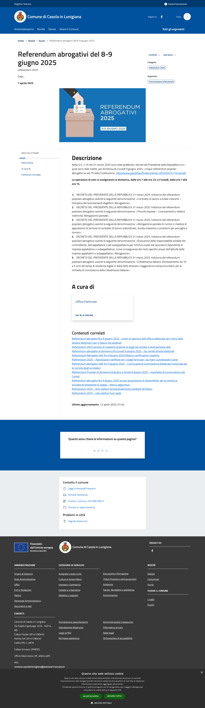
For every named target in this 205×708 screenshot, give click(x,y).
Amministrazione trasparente (118, 622)
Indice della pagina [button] (30, 153)
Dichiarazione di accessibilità (117, 638)
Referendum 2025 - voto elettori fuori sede (96, 393)
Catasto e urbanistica (69, 590)
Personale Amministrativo (27, 601)
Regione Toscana (22, 4)
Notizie (151, 574)
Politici (17, 595)
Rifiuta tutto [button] (114, 696)
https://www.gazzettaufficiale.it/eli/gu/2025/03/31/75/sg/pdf (151, 173)
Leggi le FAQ (65, 633)
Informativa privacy (113, 627)
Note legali (108, 633)
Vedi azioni (168, 54)
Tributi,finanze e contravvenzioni (120, 579)
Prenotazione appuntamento (73, 622)
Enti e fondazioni (22, 590)
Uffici (17, 584)
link (119, 690)
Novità (31, 40)
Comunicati (153, 579)
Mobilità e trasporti (68, 595)
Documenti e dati (23, 606)
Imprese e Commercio (70, 584)
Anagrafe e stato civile (70, 574)
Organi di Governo (23, 574)
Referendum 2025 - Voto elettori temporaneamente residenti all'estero (112, 389)
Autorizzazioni (110, 595)
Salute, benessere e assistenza (118, 590)
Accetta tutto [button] (90, 696)
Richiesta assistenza (69, 638)
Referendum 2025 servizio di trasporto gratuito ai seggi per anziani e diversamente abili (121, 347)
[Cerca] (187, 16)
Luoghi (151, 599)
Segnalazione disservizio (71, 627)
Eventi (151, 605)
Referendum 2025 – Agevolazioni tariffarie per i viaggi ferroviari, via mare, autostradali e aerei (125, 360)
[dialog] (102, 688)
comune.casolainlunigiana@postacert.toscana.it (39, 666)
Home (21, 40)
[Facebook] (160, 17)
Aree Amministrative (25, 579)
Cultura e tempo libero (70, 579)
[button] (102, 702)
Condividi (153, 54)
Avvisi (42, 40)
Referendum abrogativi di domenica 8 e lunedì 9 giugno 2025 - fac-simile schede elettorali (123, 351)
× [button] (201, 672)
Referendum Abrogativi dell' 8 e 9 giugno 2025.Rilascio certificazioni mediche (115, 355)
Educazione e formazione (115, 573)
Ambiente (108, 584)
